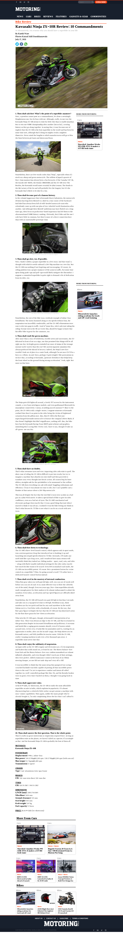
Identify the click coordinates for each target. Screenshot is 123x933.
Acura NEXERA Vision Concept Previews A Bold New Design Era (66, 879)
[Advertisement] (92, 830)
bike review (23, 22)
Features (61, 16)
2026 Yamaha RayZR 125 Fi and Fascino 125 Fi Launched (66, 911)
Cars (28, 16)
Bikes (37, 16)
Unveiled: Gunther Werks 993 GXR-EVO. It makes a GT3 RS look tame (89, 146)
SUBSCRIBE (64, 918)
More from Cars (26, 818)
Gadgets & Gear (78, 16)
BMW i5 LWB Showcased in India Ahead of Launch (24, 879)
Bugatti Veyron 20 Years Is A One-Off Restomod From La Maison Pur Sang (60, 851)
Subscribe (101, 2)
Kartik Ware (23, 33)
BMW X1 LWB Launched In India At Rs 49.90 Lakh (45, 879)
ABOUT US (39, 918)
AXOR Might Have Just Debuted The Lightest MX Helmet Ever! (46, 911)
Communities (98, 16)
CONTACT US (51, 918)
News (20, 16)
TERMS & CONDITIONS (80, 918)
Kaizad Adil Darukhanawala (34, 36)
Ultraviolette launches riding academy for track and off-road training (88, 316)
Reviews (48, 16)
